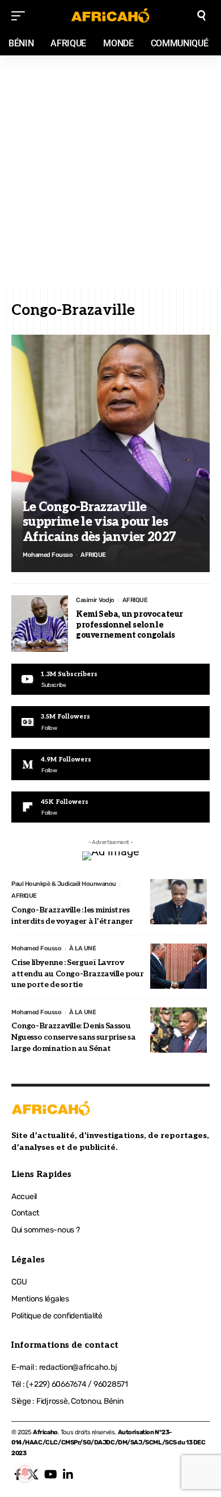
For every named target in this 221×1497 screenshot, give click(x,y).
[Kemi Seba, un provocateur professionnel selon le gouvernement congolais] (39, 623)
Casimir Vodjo (95, 600)
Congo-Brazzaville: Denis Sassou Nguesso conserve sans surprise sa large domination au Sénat (73, 1037)
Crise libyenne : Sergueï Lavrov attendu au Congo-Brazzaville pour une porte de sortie (77, 973)
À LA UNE (82, 948)
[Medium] (110, 764)
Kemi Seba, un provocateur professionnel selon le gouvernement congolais (129, 624)
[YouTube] (50, 1474)
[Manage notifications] (25, 1472)
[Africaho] (110, 15)
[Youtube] (110, 679)
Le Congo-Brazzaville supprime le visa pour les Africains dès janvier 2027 (99, 522)
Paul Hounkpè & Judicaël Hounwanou (63, 884)
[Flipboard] (110, 807)
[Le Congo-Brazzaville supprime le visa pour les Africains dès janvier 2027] (110, 453)
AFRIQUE (93, 555)
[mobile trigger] (21, 15)
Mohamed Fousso (48, 555)
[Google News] (110, 721)
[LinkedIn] (68, 1474)
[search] (201, 15)
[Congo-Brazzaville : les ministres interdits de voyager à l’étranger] (178, 901)
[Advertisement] (110, 171)
